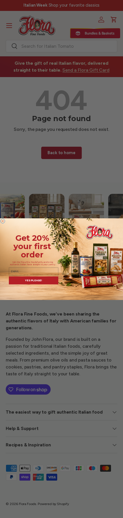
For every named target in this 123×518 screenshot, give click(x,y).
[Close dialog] (3, 221)
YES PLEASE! (33, 280)
